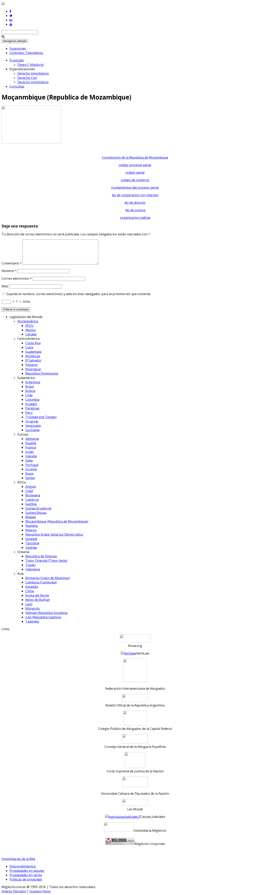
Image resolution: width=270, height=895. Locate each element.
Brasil (29, 386)
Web (5, 286)
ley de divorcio (135, 202)
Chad (29, 491)
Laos (28, 604)
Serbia (30, 478)
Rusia (29, 473)
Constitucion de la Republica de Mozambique (135, 157)
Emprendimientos (22, 866)
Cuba (29, 347)
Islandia (31, 456)
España (30, 443)
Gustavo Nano (40, 891)
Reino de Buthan (37, 600)
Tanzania (32, 543)
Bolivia (30, 391)
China (29, 591)
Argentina (32, 382)
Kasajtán (31, 586)
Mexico (30, 330)
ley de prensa (135, 210)
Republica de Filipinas (41, 556)
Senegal (31, 539)
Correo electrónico (17, 278)
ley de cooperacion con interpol (135, 195)
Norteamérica (27, 321)
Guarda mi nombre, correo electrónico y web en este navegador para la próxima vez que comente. (78, 294)
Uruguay (31, 421)
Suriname (32, 430)
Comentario (12, 263)
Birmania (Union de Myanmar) (47, 578)
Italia (29, 460)
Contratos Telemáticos (26, 53)
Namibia (31, 526)
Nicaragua (33, 369)
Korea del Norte (37, 595)
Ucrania (31, 469)
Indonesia (32, 569)
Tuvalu (30, 565)
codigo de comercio (135, 180)
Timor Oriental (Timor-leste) (46, 560)
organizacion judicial (135, 217)
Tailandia (32, 621)
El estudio (16, 60)
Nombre (9, 271)
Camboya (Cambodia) (41, 582)
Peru (28, 412)
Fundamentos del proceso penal (135, 187)
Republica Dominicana (41, 373)
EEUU (29, 325)
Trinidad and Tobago (41, 417)
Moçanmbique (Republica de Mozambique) (56, 521)
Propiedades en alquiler (26, 870)
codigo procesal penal (135, 165)
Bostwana (32, 495)
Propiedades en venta (25, 875)
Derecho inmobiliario (33, 82)
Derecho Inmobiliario (33, 73)
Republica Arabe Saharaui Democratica (54, 534)
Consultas (16, 86)
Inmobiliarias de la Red (18, 859)
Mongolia (32, 608)
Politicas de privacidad (25, 879)
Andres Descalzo (14, 891)
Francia (30, 447)
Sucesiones (17, 48)
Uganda (31, 547)
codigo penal (135, 172)
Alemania (32, 439)
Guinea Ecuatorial (38, 508)
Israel (29, 452)
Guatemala (33, 351)
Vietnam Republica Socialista (46, 613)
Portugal (31, 465)
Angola (30, 486)
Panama (31, 365)
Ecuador (31, 404)
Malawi (30, 517)
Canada (30, 334)
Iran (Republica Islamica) (43, 617)
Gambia (31, 504)
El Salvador (33, 360)
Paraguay (32, 408)
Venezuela (33, 425)
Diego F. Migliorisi (30, 65)
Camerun (32, 499)
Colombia (32, 399)
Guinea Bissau (35, 512)
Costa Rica (33, 343)
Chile (29, 395)
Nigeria (30, 530)
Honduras (32, 356)
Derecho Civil (27, 78)
